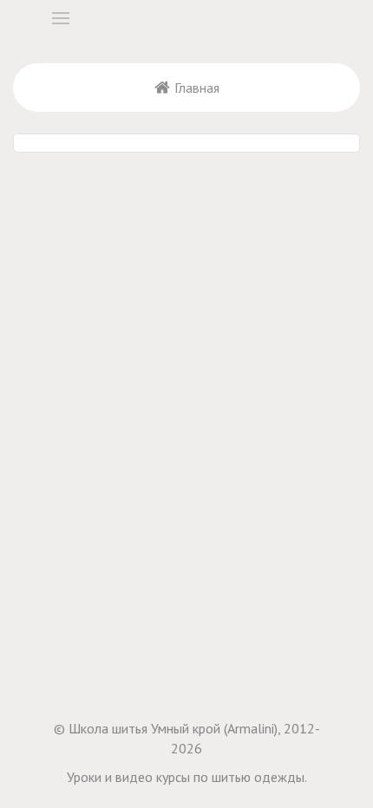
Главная (196, 87)
